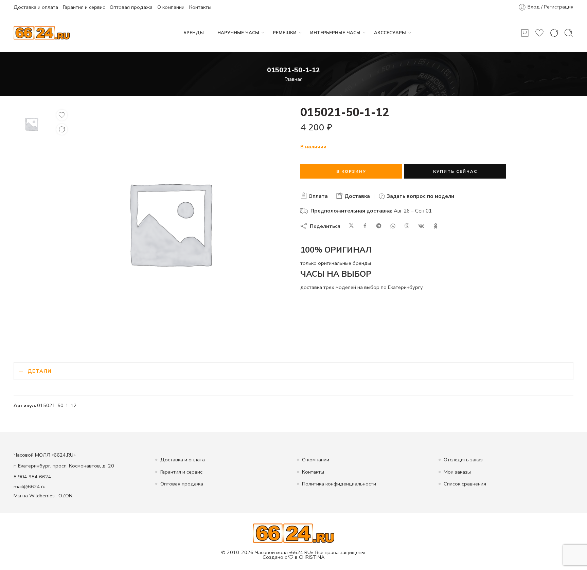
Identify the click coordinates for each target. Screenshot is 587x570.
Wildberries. (42, 495)
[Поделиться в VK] (421, 226)
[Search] (568, 33)
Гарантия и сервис (84, 7)
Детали (40, 371)
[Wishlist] (61, 115)
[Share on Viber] (407, 226)
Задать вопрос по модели (419, 196)
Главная (294, 79)
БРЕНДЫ (193, 33)
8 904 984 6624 (32, 476)
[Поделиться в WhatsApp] (393, 226)
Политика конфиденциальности (339, 483)
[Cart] (525, 33)
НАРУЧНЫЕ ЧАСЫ (238, 33)
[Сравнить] (61, 129)
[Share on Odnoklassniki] (436, 226)
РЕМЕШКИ (285, 33)
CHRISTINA (312, 557)
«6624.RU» (301, 552)
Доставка (356, 196)
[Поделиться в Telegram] (378, 226)
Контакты (200, 7)
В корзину (351, 171)
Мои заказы (457, 471)
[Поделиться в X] (351, 226)
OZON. (65, 495)
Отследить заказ (463, 459)
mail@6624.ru (30, 486)
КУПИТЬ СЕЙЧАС (455, 171)
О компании (170, 7)
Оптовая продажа (131, 7)
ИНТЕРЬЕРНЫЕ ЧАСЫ (335, 33)
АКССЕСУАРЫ (390, 33)
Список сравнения (465, 483)
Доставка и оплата (36, 7)
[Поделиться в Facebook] (365, 226)
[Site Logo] (293, 532)
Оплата (317, 196)
